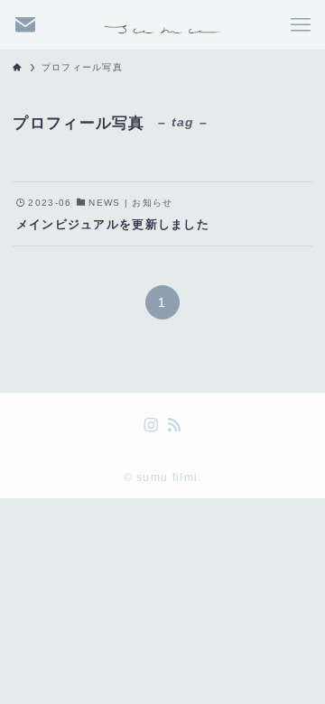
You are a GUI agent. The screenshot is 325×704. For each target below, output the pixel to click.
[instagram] (151, 425)
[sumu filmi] (162, 25)
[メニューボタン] (300, 25)
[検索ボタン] (25, 25)
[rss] (174, 425)
